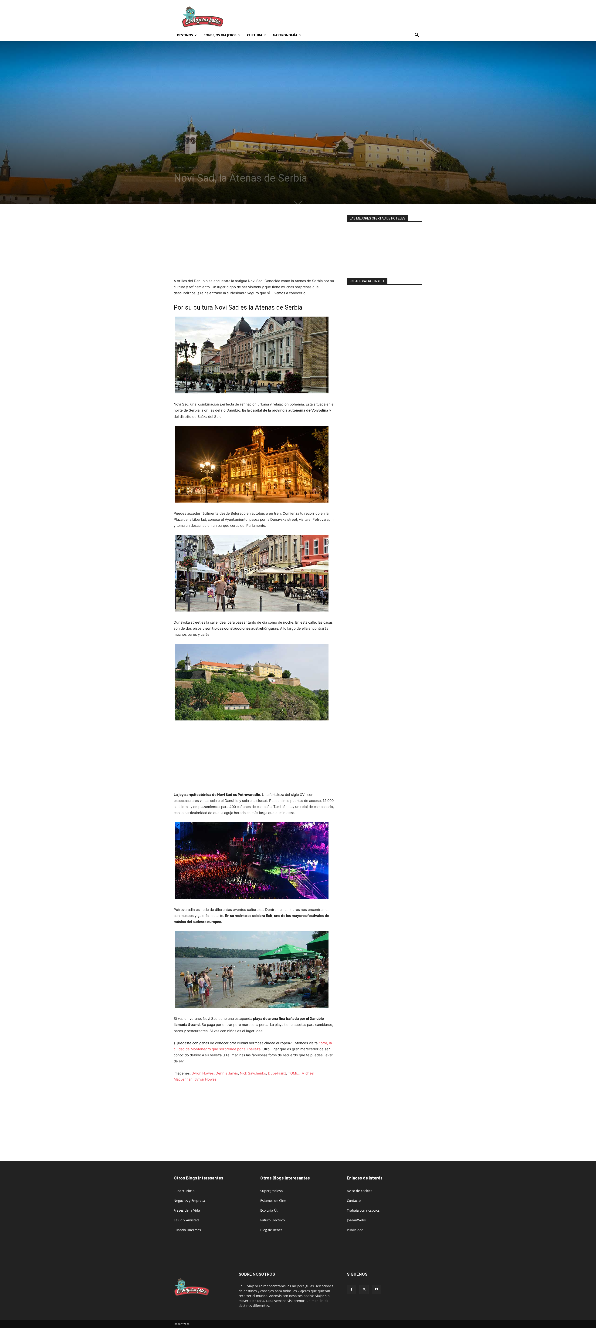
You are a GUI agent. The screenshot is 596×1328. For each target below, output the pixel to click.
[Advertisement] (337, 17)
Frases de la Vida (187, 1210)
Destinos (185, 35)
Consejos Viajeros (220, 35)
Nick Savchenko (253, 1073)
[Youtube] (376, 1289)
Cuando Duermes (187, 1230)
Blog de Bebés (271, 1230)
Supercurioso (184, 1191)
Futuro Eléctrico (272, 1220)
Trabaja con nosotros (363, 1210)
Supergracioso (271, 1191)
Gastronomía (285, 35)
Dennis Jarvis (227, 1073)
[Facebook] (351, 1289)
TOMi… (294, 1073)
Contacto (354, 1200)
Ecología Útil (269, 1210)
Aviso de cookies (359, 1191)
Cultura (254, 35)
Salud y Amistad (186, 1220)
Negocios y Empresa (189, 1200)
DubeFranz (277, 1073)
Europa (193, 167)
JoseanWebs (356, 1220)
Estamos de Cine (273, 1200)
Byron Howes (203, 1073)
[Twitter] (364, 1289)
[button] (416, 35)
